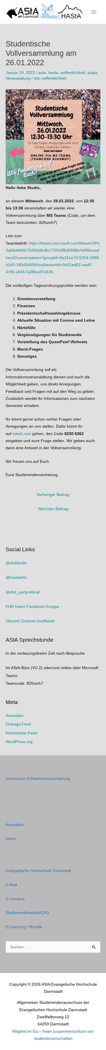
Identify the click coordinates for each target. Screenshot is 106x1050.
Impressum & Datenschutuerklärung (38, 779)
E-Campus (15, 899)
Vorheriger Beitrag (53, 495)
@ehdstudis (16, 563)
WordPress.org (19, 742)
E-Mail (11, 885)
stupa (92, 73)
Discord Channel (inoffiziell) (30, 621)
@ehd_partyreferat (23, 592)
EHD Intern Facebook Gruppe (32, 606)
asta (42, 73)
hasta (53, 73)
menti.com (21, 434)
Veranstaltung (18, 78)
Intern (11, 839)
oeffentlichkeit (72, 73)
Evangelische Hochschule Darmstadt (38, 871)
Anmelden (15, 716)
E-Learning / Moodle (24, 927)
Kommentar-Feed (21, 733)
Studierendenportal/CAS (27, 913)
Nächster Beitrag (53, 509)
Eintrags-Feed (18, 724)
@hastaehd (16, 577)
